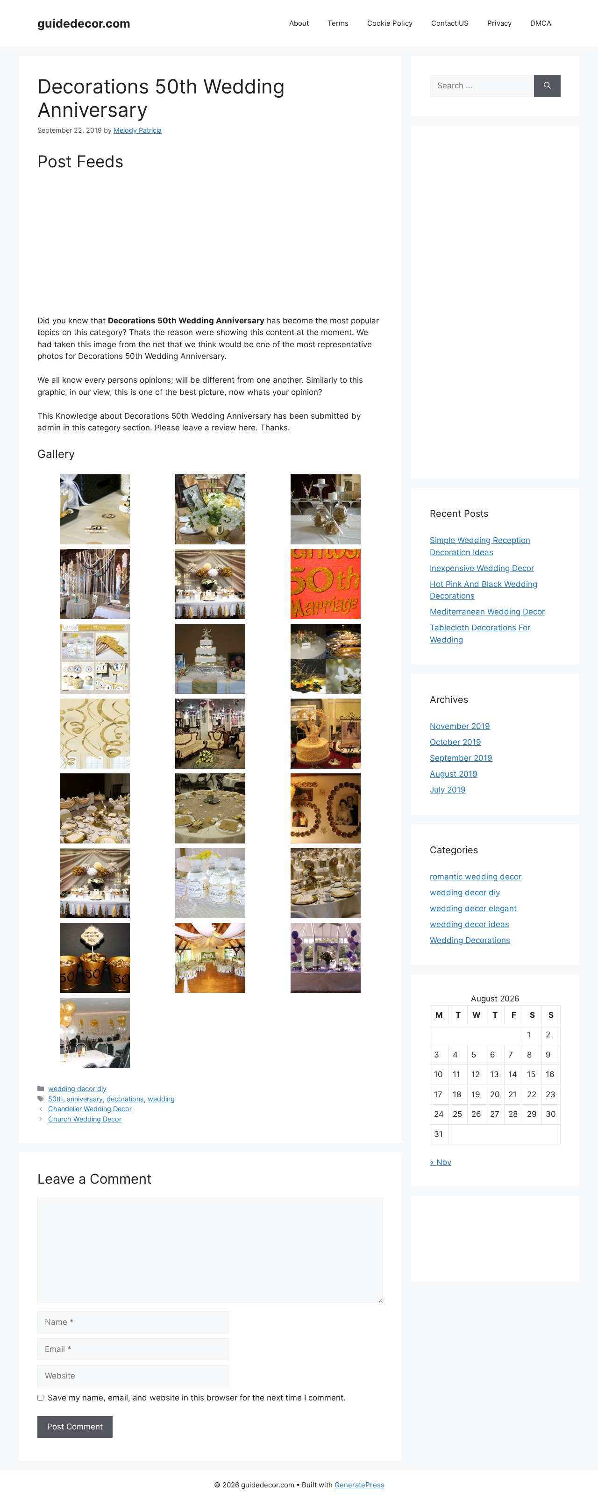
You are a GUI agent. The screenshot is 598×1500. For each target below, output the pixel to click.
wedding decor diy (77, 1089)
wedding (161, 1099)
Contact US (450, 23)
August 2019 (453, 774)
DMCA (540, 23)
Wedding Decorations (470, 940)
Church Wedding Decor (84, 1119)
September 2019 (461, 758)
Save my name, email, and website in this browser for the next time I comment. (197, 1397)
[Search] (547, 86)
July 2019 (448, 789)
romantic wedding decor (475, 876)
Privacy (499, 23)
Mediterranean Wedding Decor (487, 611)
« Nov (440, 1162)
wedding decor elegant (473, 908)
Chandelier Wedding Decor (90, 1109)
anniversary (85, 1099)
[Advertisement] (210, 245)
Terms (338, 23)
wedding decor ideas (469, 924)
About (299, 23)
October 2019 (455, 742)
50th (55, 1099)
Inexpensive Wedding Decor (482, 568)
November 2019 (460, 726)
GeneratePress (359, 1484)
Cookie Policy (390, 23)
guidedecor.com (83, 23)
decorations (125, 1099)
